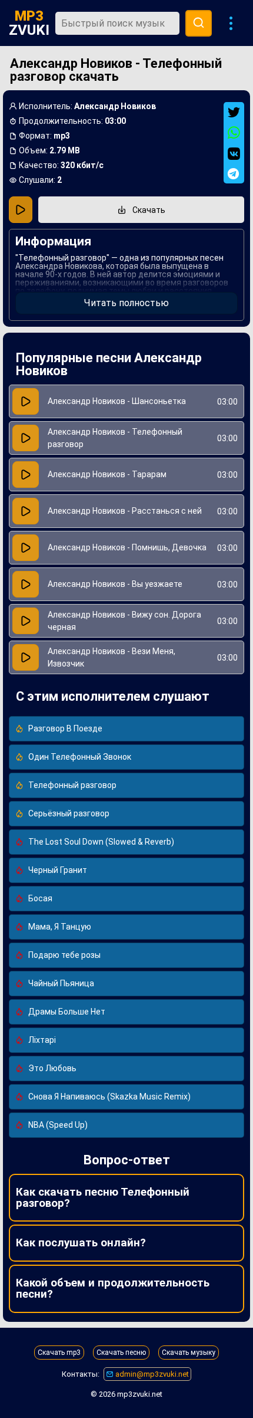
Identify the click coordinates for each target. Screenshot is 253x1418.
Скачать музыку (188, 1352)
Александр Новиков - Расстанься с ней (125, 511)
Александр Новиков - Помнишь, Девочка (127, 547)
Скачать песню (121, 1352)
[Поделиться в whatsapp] (234, 133)
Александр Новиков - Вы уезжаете (115, 584)
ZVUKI (29, 23)
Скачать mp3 (59, 1352)
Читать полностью (126, 302)
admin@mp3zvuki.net (151, 1374)
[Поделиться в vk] (234, 153)
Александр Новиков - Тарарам (107, 474)
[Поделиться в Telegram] (234, 173)
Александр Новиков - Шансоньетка (117, 401)
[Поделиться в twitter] (234, 112)
